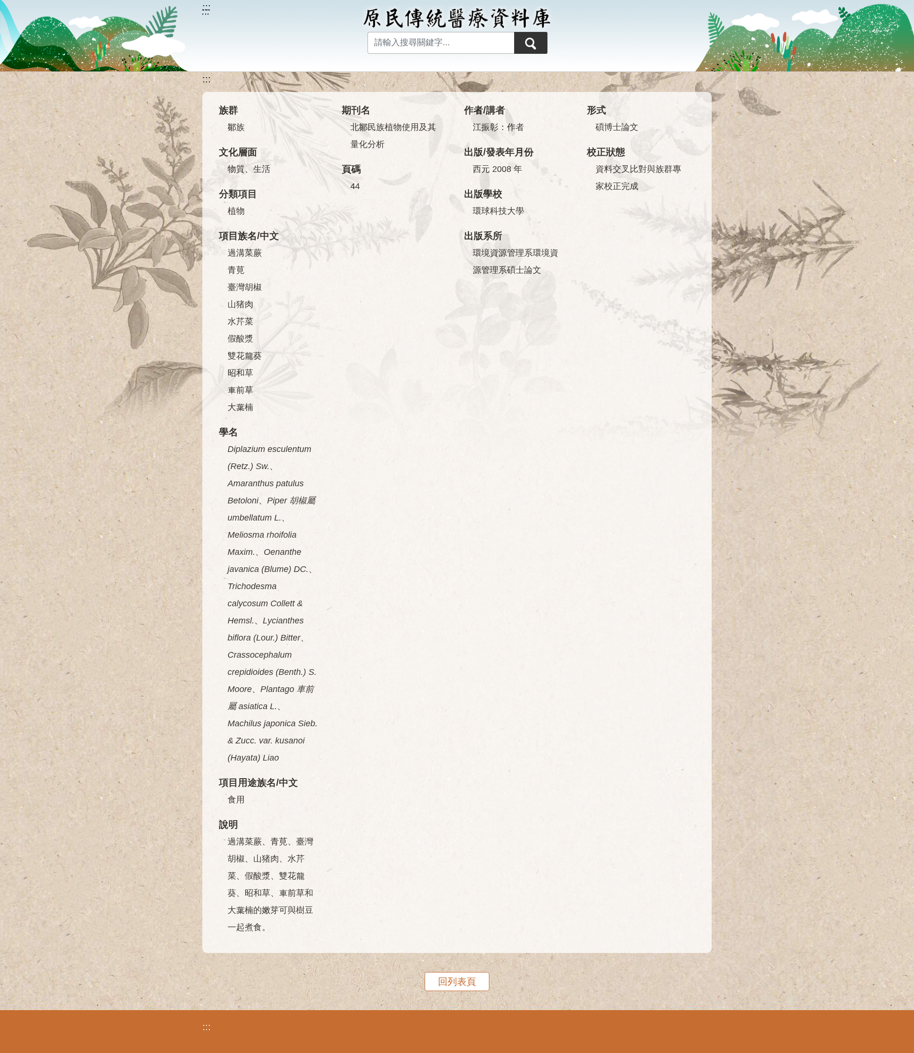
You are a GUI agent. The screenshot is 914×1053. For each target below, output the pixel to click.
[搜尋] (530, 43)
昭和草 (240, 373)
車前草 (240, 390)
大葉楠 (240, 407)
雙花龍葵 (245, 356)
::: (206, 79)
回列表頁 (457, 981)
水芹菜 (240, 321)
